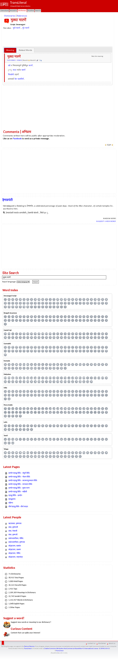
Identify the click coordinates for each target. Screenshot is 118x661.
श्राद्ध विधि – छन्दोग (15, 495)
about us (112, 643)
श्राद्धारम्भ (11, 499)
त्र (28, 303)
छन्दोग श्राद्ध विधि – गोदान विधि (19, 477)
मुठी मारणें (16, 28)
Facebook (17, 138)
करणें (31, 65)
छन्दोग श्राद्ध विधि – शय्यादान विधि (20, 484)
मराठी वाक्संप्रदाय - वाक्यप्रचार (14, 60)
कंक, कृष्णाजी (13, 527)
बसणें (23, 69)
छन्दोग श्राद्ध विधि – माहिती (17, 492)
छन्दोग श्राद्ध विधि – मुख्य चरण (19, 488)
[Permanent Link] (37, 60)
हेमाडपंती (7, 200)
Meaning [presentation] (10, 50)
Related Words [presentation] (25, 50)
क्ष (72, 299)
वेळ (16, 78)
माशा (14, 69)
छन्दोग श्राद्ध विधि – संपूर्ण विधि (18, 473)
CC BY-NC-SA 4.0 (104, 648)
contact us (91, 643)
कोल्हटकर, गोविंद (14, 553)
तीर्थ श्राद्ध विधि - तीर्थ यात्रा (18, 507)
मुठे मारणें (25, 28)
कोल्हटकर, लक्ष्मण (14, 550)
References (22, 15)
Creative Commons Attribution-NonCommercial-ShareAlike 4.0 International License (71, 648)
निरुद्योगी (11, 74)
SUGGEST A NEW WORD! (106, 221)
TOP (109, 145)
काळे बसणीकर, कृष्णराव (16, 542)
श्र (99, 303)
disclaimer (102, 643)
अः (9, 299)
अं (13, 299)
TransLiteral (28, 648)
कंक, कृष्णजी (12, 535)
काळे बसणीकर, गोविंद (15, 538)
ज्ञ (99, 299)
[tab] (10, 50)
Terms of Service (29, 646)
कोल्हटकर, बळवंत (14, 546)
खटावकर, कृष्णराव (14, 523)
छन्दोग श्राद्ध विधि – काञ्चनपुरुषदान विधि (22, 481)
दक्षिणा (10, 503)
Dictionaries (9, 15)
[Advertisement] (57, 37)
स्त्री (9, 65)
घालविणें (21, 78)
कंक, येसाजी (12, 531)
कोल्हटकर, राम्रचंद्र (15, 557)
